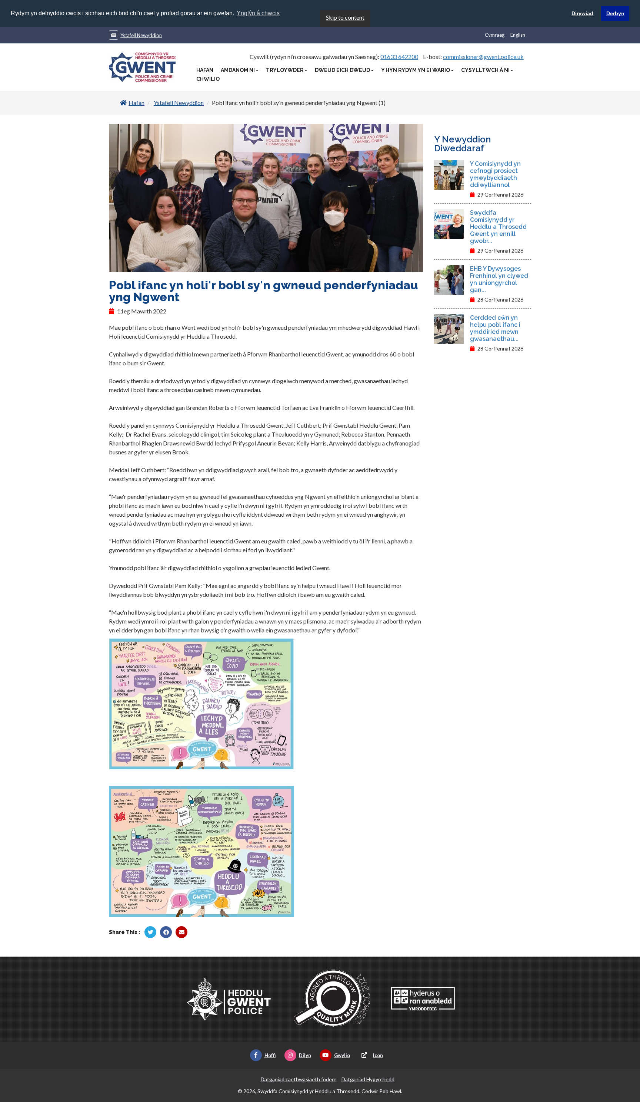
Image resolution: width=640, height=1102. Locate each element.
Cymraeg (494, 35)
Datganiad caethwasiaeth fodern (299, 1079)
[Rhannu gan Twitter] (150, 932)
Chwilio (208, 79)
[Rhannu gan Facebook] (166, 932)
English (517, 35)
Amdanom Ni (238, 70)
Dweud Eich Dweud (342, 70)
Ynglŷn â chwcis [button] (258, 13)
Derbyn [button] (615, 13)
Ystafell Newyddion (141, 35)
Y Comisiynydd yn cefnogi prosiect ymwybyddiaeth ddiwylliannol (495, 174)
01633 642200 (399, 56)
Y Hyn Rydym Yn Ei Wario (415, 70)
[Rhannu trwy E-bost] (181, 932)
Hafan (204, 70)
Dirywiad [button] (582, 13)
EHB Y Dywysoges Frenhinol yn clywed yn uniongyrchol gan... (499, 279)
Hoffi (270, 1055)
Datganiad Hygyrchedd (367, 1079)
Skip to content (345, 17)
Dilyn (305, 1055)
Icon (378, 1055)
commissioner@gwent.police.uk (483, 56)
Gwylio (342, 1055)
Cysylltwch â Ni (485, 70)
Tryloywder (285, 70)
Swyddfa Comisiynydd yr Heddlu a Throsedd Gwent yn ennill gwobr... (498, 226)
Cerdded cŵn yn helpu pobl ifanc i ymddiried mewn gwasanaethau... (495, 328)
